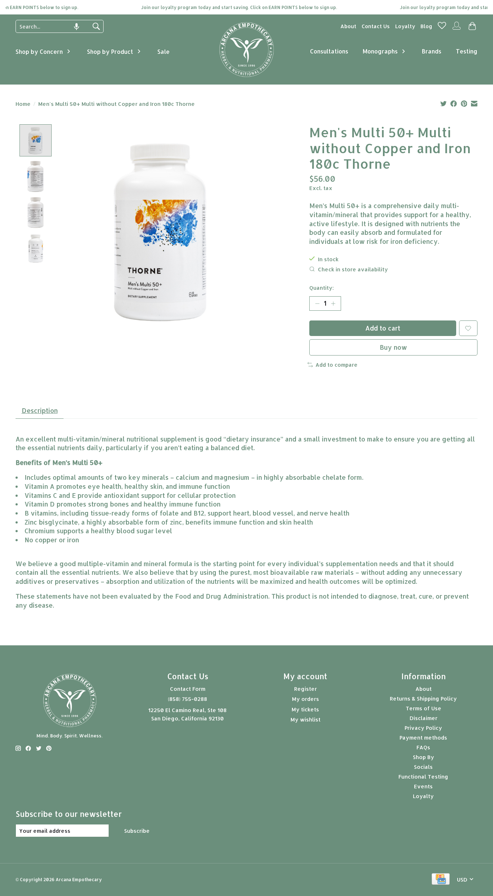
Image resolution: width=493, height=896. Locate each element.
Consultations (329, 51)
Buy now (393, 347)
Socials (423, 766)
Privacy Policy (423, 727)
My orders (305, 698)
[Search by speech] (76, 26)
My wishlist (305, 719)
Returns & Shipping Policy (423, 698)
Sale (163, 51)
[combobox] (54, 26)
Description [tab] (40, 410)
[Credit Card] (441, 879)
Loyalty (405, 26)
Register (305, 688)
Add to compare (336, 364)
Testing (466, 51)
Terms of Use (423, 708)
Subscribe (137, 830)
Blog (426, 26)
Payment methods (423, 737)
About (348, 26)
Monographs (380, 51)
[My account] (456, 28)
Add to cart (382, 328)
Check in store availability (353, 269)
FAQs (423, 747)
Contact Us (376, 26)
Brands (431, 51)
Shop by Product (110, 51)
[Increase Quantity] (333, 303)
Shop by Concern (39, 51)
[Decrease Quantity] (317, 303)
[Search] (96, 26)
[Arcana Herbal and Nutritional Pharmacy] (246, 77)
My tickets (305, 709)
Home (23, 103)
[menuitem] (348, 26)
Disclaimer (423, 718)
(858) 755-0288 (187, 698)
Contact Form (187, 688)
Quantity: (321, 287)
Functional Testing (423, 776)
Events (423, 786)
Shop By (423, 757)
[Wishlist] (442, 27)
